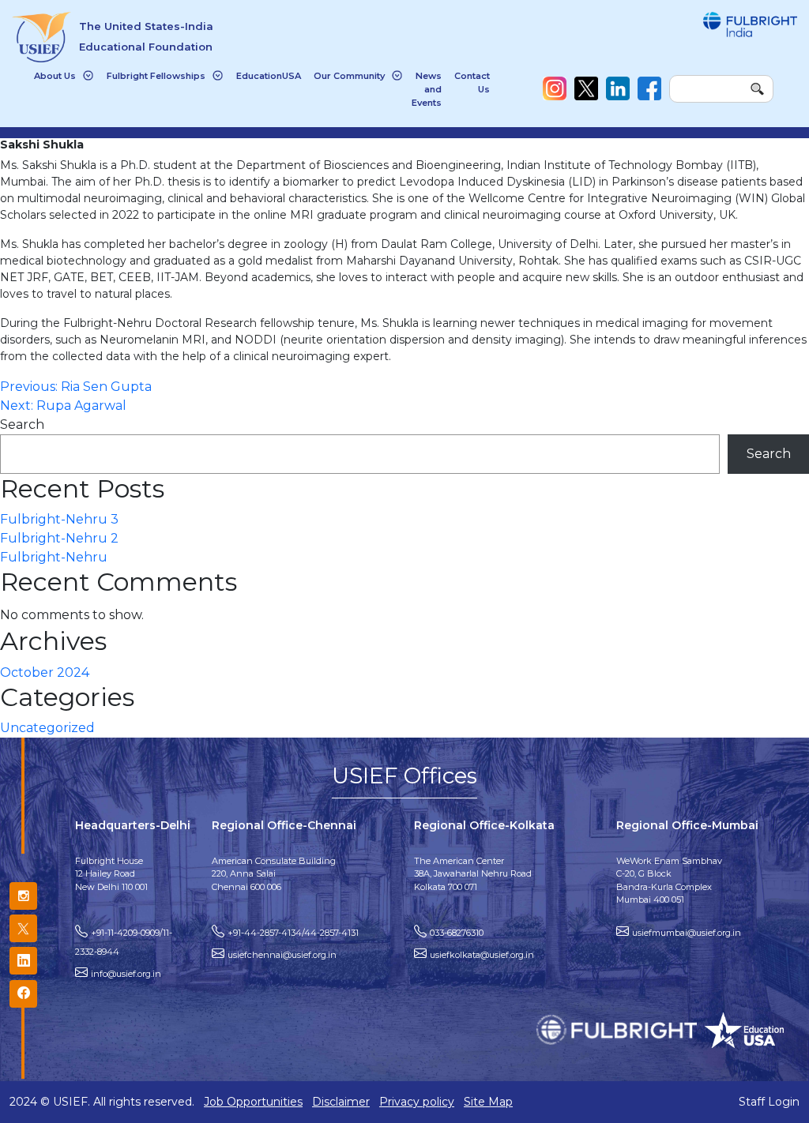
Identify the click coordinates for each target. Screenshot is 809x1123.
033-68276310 (457, 932)
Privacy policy (416, 1102)
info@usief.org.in (126, 973)
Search (22, 424)
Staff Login (769, 1102)
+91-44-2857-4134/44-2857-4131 (293, 932)
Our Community (349, 75)
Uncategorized (47, 727)
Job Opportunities (253, 1102)
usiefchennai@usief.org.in (282, 954)
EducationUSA (268, 75)
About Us (55, 75)
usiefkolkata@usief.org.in (482, 954)
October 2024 (44, 672)
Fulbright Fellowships (156, 75)
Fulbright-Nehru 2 (59, 538)
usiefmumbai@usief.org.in (686, 932)
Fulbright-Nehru (53, 557)
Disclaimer (341, 1102)
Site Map (488, 1102)
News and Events (427, 89)
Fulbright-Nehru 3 (59, 519)
